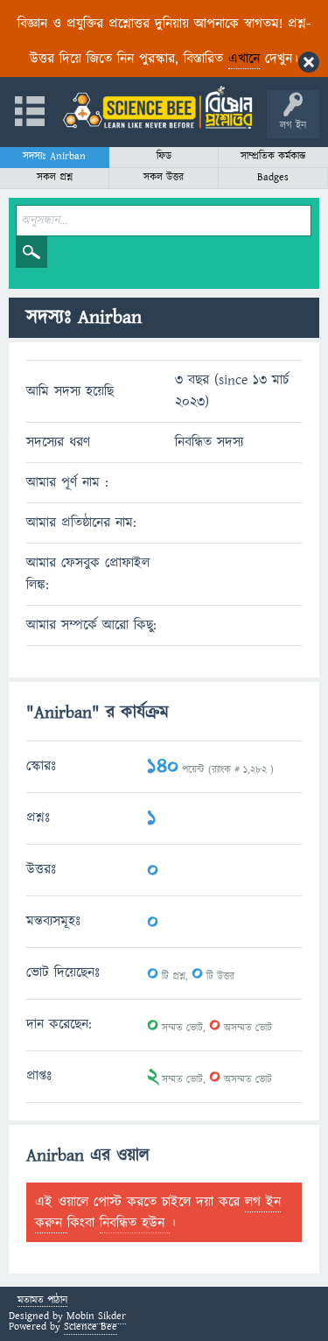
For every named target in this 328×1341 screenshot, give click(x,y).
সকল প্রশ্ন (55, 177)
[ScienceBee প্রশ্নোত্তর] (157, 107)
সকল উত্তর (163, 177)
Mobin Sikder (96, 1316)
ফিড (164, 156)
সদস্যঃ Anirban (54, 156)
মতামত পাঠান (42, 1301)
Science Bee (90, 1326)
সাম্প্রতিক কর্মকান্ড (273, 156)
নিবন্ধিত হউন (135, 1222)
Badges (273, 177)
